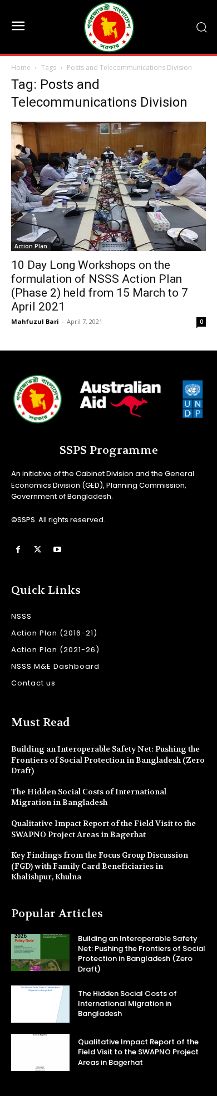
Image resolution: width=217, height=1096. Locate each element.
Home (21, 67)
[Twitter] (38, 550)
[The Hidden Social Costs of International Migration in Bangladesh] (40, 1004)
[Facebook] (18, 550)
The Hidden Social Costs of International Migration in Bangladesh (88, 797)
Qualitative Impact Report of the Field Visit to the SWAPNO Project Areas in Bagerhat (138, 1052)
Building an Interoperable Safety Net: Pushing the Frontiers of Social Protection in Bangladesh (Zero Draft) (108, 759)
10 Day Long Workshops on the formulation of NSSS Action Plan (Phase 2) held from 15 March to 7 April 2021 (99, 285)
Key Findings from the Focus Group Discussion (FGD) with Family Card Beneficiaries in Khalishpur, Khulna (99, 866)
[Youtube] (57, 550)
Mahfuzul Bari (35, 321)
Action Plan (30, 246)
